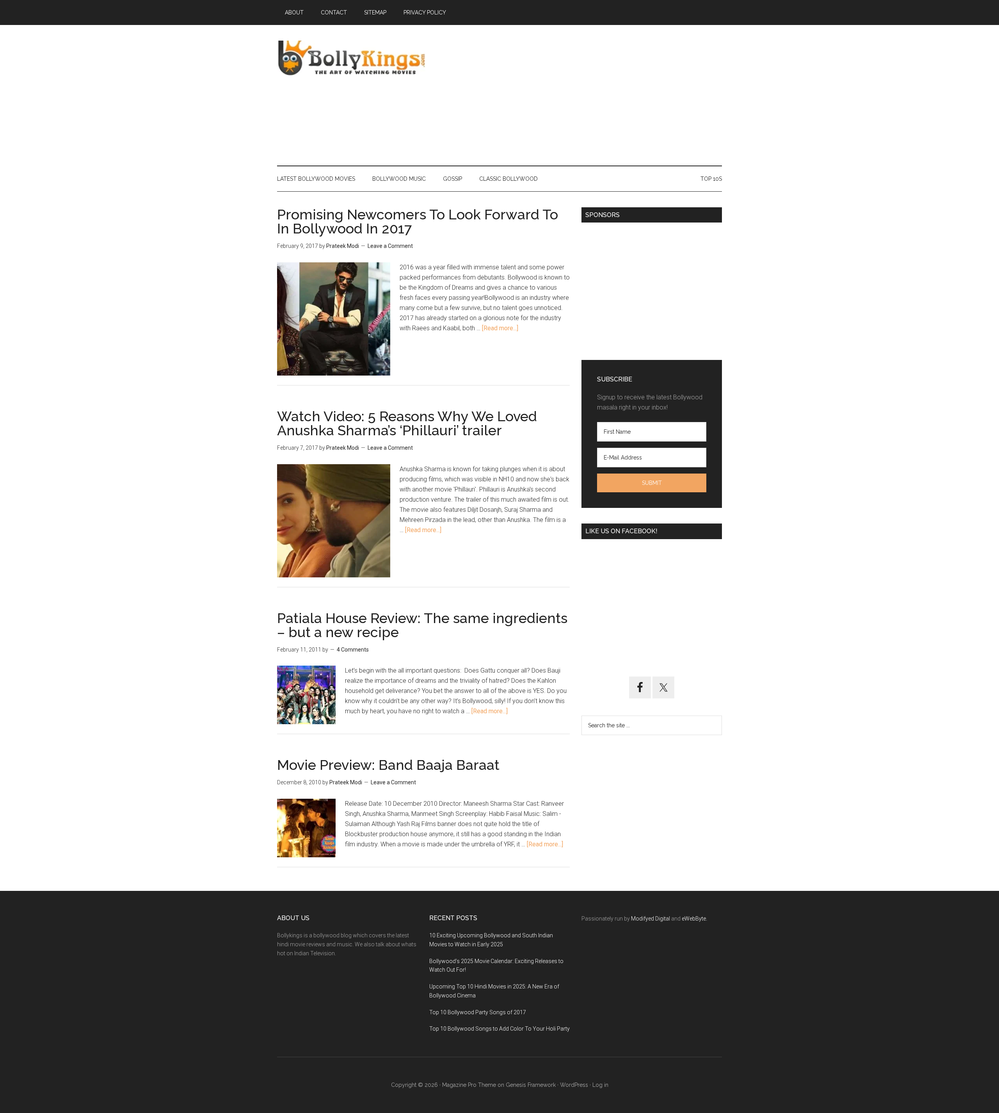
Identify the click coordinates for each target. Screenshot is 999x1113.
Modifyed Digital (650, 918)
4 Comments (353, 649)
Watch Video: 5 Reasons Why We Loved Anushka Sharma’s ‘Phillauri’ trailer (407, 423)
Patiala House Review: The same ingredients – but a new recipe (422, 625)
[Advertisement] (580, 95)
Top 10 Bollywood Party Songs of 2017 (477, 1012)
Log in (600, 1085)
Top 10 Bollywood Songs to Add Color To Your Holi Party (499, 1029)
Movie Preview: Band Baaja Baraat (388, 765)
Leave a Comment (390, 246)
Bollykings (351, 58)
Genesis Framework (531, 1085)
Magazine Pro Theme (469, 1085)
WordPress (574, 1085)
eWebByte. (694, 918)
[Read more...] (500, 328)
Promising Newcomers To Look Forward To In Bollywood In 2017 (417, 221)
